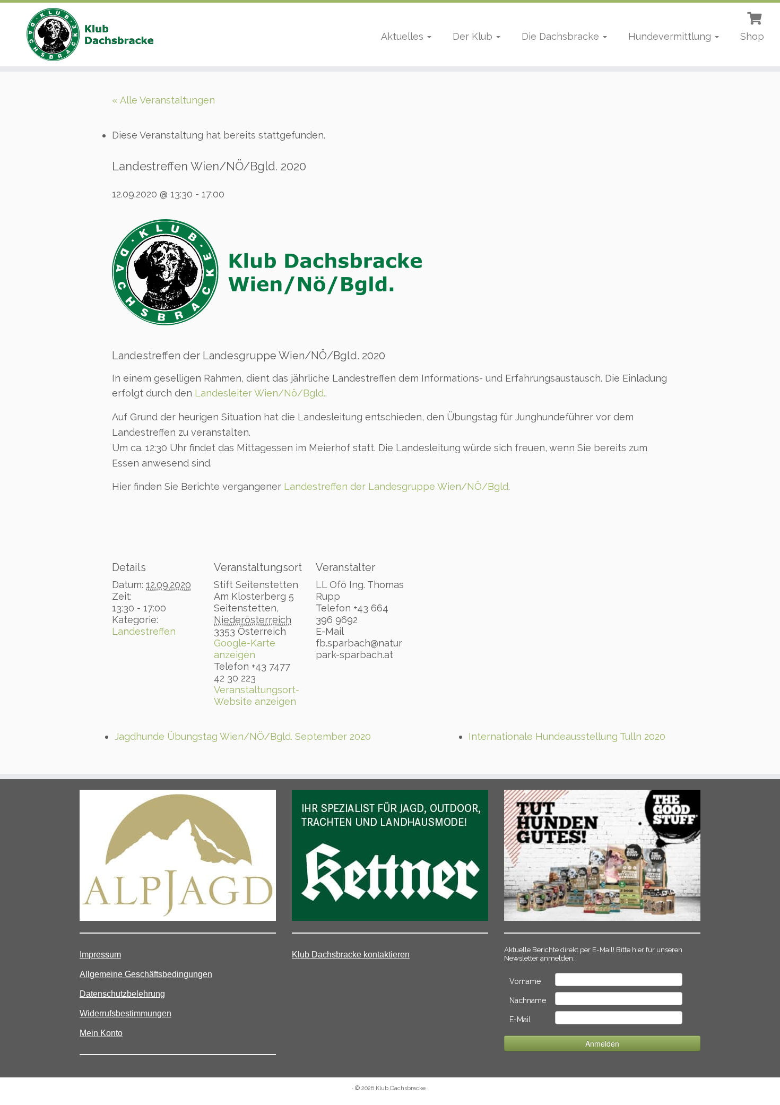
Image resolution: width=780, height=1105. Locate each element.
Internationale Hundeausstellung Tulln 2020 (567, 736)
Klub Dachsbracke (401, 1088)
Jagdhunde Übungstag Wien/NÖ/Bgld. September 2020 (243, 736)
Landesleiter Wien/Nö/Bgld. (260, 393)
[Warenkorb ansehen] (755, 17)
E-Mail (520, 1019)
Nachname (527, 1000)
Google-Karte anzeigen (244, 648)
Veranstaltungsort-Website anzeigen (256, 695)
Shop (752, 36)
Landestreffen (144, 631)
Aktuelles (403, 36)
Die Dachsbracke (562, 36)
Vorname (525, 981)
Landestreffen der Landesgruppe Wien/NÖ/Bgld (396, 486)
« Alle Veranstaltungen (163, 100)
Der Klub (474, 36)
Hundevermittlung (671, 36)
